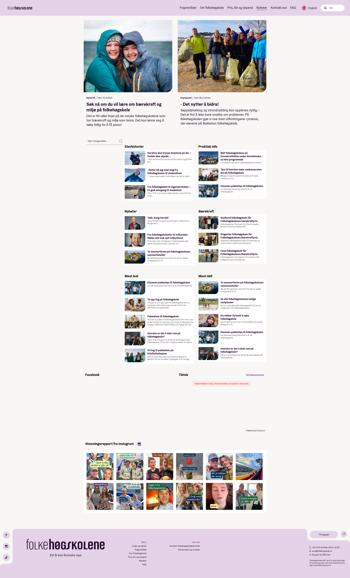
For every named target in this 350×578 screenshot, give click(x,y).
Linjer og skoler (139, 546)
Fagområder (188, 8)
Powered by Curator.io (255, 430)
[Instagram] (6, 546)
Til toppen (324, 534)
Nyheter (261, 8)
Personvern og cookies (189, 549)
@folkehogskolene (255, 374)
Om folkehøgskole (212, 8)
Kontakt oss (279, 8)
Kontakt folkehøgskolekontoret (185, 546)
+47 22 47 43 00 (319, 547)
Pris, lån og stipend (240, 8)
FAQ (293, 8)
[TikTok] (6, 557)
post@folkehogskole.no (322, 551)
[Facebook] (6, 535)
